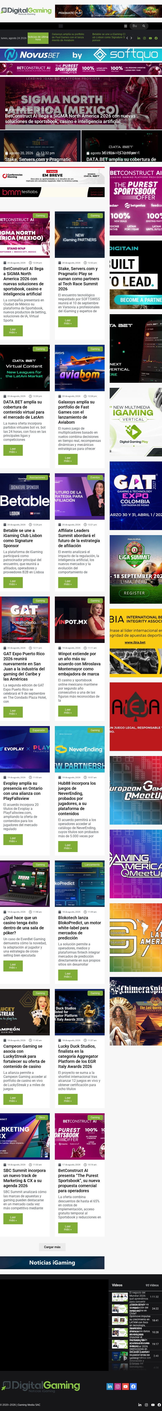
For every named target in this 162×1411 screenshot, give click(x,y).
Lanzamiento (92, 864)
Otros (42, 1117)
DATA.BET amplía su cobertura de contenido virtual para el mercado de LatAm (23, 409)
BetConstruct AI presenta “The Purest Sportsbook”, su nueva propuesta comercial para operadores (79, 1180)
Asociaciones (37, 477)
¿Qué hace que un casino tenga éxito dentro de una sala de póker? (23, 925)
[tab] (135, 1297)
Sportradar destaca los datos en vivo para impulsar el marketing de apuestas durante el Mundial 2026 (140, 1337)
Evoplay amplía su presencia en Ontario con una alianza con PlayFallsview (22, 791)
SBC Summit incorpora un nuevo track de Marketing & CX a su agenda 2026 (24, 1178)
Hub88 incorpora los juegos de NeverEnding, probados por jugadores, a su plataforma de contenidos (77, 798)
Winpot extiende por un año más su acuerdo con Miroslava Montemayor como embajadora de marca (79, 663)
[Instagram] (144, 38)
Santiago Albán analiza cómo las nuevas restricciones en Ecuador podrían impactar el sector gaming (140, 1349)
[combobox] (134, 26)
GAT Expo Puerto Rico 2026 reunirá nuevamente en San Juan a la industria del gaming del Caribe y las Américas (24, 666)
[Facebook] (156, 38)
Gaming (40, 215)
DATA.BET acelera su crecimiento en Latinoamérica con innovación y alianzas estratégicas (140, 1359)
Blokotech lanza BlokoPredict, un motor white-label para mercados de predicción (79, 927)
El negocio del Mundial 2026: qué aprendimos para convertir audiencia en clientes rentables (139, 1301)
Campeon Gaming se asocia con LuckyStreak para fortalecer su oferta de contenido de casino (24, 1056)
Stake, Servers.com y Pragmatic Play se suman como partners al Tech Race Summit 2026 (78, 278)
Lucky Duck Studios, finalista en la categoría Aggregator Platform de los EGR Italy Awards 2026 (78, 1056)
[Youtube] (150, 38)
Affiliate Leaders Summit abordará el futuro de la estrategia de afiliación (79, 538)
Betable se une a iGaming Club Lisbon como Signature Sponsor (22, 538)
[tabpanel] (54, 1325)
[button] (60, 26)
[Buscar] (143, 26)
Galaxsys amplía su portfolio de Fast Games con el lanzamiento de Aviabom (76, 412)
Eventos (95, 477)
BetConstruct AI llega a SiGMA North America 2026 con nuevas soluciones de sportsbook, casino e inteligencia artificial (70, 118)
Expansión (39, 730)
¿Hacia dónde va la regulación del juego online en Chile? (139, 1309)
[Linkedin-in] (138, 38)
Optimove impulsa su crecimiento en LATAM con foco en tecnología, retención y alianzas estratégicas (140, 1325)
